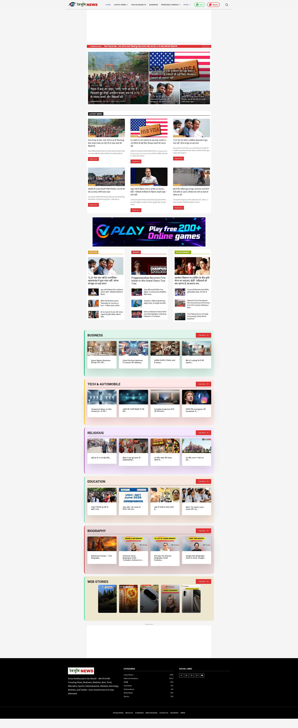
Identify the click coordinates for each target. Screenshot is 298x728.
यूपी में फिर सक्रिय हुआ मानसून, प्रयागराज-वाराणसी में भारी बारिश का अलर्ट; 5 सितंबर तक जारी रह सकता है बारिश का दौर (191, 192)
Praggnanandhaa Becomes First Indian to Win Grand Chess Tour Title (148, 280)
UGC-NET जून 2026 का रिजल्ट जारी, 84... (132, 508)
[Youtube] (202, 675)
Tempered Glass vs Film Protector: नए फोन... (101, 410)
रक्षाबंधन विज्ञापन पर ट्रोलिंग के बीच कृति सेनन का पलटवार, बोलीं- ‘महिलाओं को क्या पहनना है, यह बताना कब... (192, 280)
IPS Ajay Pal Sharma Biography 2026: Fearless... (162, 558)
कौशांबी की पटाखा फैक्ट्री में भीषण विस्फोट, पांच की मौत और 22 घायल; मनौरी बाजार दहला (134, 46)
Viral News (94, 85)
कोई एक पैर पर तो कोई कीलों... (101, 458)
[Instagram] (186, 675)
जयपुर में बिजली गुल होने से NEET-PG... (99, 508)
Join (201, 5)
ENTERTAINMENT (183, 252)
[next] (207, 46)
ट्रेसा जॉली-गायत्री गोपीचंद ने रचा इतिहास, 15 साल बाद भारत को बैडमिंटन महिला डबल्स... (155, 292)
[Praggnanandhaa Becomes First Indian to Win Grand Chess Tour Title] (149, 266)
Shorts (215, 5)
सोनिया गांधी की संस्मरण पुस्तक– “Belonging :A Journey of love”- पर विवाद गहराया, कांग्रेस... (110, 303)
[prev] (203, 46)
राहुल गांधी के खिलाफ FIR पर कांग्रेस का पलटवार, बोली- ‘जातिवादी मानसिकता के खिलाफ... (112, 292)
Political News (156, 93)
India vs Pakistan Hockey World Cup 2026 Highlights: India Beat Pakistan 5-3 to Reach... (155, 314)
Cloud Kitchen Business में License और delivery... (133, 361)
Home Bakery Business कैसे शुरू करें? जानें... (100, 361)
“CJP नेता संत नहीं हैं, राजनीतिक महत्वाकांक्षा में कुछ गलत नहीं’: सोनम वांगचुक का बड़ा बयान (103, 280)
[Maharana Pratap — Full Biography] (101, 544)
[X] (192, 675)
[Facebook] (181, 675)
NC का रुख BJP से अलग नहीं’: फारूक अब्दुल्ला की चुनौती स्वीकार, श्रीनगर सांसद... (112, 314)
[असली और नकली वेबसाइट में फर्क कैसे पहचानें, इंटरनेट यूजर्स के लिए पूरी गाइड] (133, 397)
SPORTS (136, 252)
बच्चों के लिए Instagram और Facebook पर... (196, 410)
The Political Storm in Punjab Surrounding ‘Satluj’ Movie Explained (197, 316)
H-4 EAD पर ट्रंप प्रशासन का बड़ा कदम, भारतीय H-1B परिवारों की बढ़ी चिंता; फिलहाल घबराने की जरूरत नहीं (148, 143)
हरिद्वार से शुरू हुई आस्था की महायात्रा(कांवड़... (131, 459)
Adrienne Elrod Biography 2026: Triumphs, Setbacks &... (133, 558)
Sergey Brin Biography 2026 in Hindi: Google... (195, 557)
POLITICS (93, 252)
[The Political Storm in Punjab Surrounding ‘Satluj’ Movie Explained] (180, 316)
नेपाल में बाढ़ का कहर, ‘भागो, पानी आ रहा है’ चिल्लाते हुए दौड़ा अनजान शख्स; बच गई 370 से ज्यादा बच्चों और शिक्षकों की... (106, 143)
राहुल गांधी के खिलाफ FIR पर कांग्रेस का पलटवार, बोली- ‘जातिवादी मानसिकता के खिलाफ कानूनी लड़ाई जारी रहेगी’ (147, 192)
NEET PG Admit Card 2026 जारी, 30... (194, 508)
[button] (226, 4)
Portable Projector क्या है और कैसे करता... (164, 410)
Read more (93, 159)
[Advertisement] (149, 25)
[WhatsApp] (197, 675)
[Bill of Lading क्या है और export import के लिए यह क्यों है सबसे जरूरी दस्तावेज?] (196, 348)
